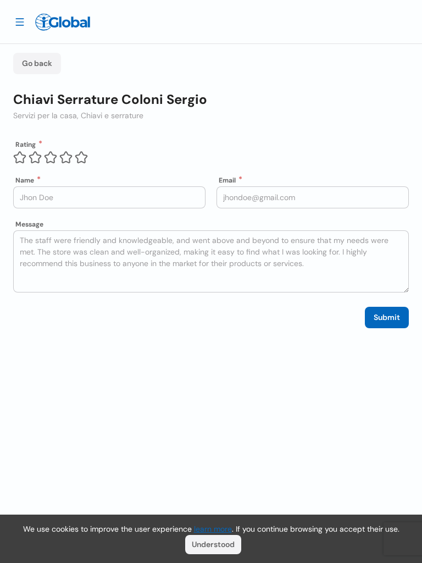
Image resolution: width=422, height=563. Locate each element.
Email (227, 180)
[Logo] (62, 22)
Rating (25, 144)
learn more (213, 529)
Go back (37, 63)
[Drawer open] (20, 21)
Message (29, 224)
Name (24, 180)
